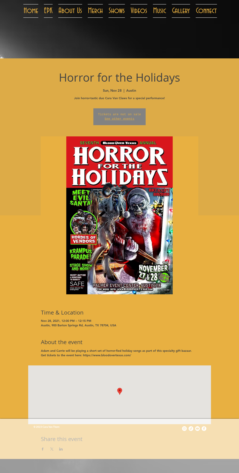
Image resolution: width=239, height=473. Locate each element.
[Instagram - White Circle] (184, 428)
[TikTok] (191, 428)
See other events (119, 119)
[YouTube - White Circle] (197, 428)
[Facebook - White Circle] (204, 428)
